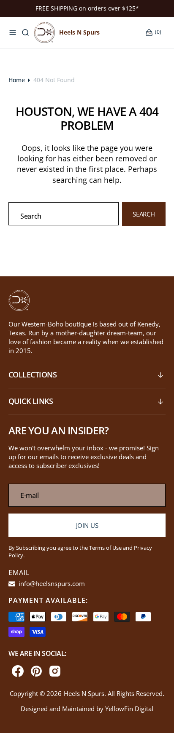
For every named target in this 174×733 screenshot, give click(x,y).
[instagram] (55, 671)
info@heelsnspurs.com (51, 583)
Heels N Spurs (84, 693)
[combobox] (63, 213)
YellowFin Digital (129, 708)
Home (16, 80)
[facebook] (17, 671)
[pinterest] (36, 671)
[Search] (25, 32)
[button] (12, 32)
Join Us (87, 525)
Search (144, 214)
